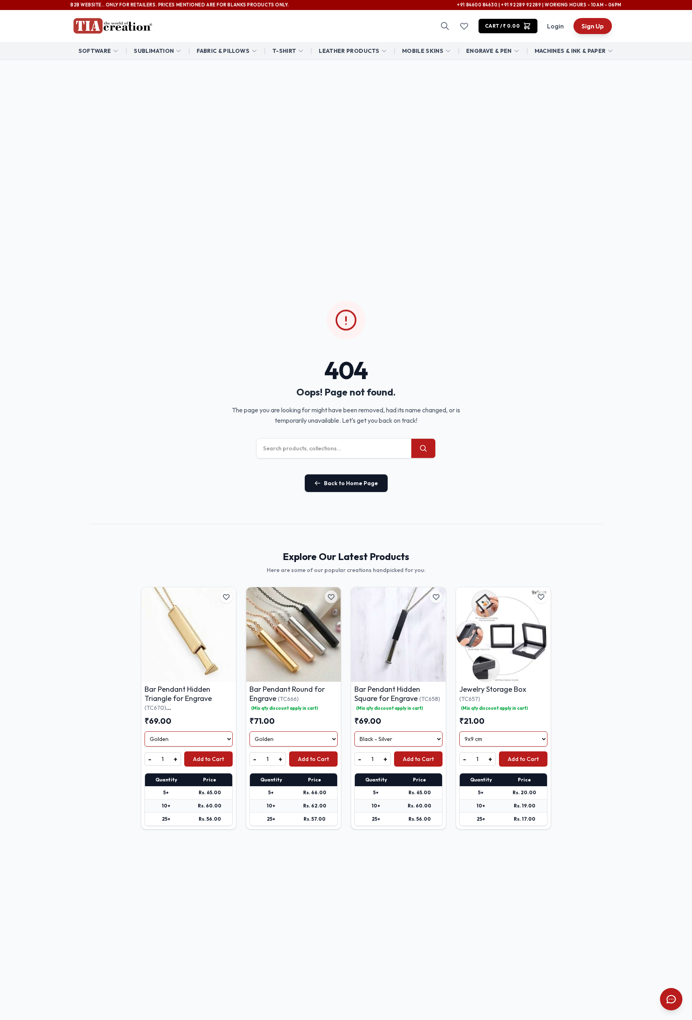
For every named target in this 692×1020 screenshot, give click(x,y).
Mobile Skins (422, 50)
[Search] (445, 26)
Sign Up (592, 26)
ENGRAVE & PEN (489, 50)
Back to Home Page (351, 483)
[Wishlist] (464, 26)
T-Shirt (284, 50)
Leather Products (349, 50)
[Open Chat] (671, 999)
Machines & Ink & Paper (570, 50)
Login (555, 26)
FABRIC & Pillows (223, 50)
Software (94, 50)
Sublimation (154, 50)
